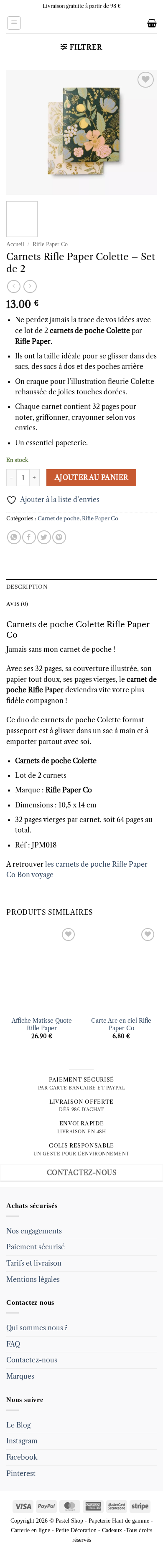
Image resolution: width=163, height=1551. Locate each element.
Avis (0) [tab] (17, 604)
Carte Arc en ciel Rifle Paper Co (121, 1024)
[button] (14, 23)
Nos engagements (34, 1231)
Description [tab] (27, 587)
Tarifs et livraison (33, 1263)
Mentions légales (33, 1279)
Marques (20, 1376)
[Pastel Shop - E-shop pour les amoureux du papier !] (81, 23)
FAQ (13, 1344)
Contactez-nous (31, 1360)
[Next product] (13, 286)
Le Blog (18, 1425)
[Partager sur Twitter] (44, 537)
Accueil (15, 244)
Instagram (22, 1441)
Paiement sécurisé (35, 1247)
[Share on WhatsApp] (14, 537)
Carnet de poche (58, 518)
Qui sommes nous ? (37, 1328)
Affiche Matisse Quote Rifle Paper (42, 1024)
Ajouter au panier (91, 478)
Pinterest (21, 1473)
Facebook (21, 1457)
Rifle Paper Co (50, 244)
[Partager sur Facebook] (29, 537)
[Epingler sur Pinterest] (59, 537)
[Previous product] (29, 286)
